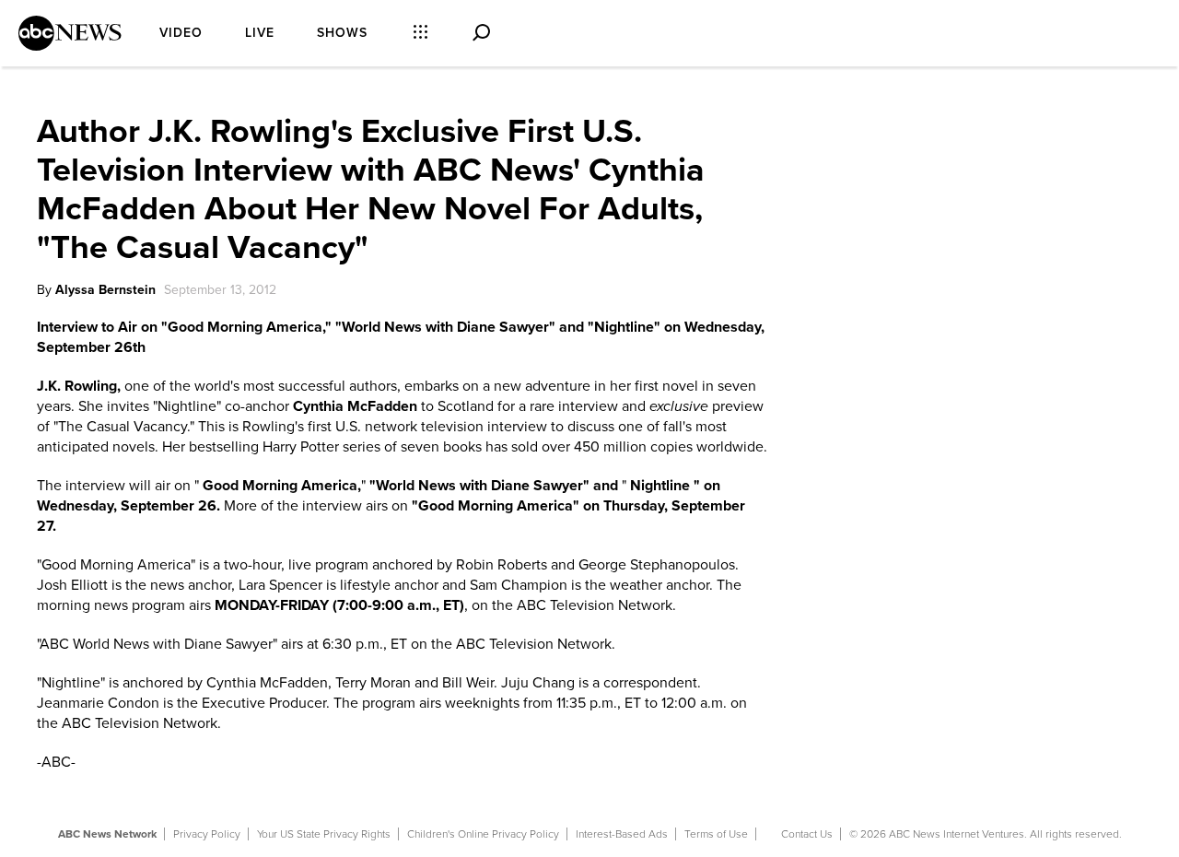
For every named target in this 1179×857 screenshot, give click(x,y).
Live (259, 33)
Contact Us (807, 834)
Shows (342, 33)
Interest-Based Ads (622, 834)
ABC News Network (107, 834)
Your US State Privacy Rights (324, 834)
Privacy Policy (206, 834)
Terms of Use (716, 834)
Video (181, 33)
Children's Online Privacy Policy (483, 834)
